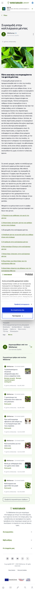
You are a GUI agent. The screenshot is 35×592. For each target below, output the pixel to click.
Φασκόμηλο (14, 331)
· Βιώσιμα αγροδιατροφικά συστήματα (12, 380)
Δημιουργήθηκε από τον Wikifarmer (18, 346)
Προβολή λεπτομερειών (22, 304)
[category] (11, 587)
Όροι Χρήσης (11, 570)
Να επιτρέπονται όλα (17, 310)
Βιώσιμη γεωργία (9, 378)
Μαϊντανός (22, 329)
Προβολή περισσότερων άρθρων (16, 499)
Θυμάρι (5, 329)
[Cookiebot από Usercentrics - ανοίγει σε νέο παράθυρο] (25, 275)
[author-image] (5, 347)
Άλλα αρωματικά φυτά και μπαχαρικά (16, 325)
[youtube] (17, 558)
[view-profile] (31, 347)
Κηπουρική (7, 404)
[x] (27, 558)
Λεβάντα (13, 329)
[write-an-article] (18, 587)
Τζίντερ (5, 331)
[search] (25, 587)
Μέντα (10, 334)
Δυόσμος (27, 327)
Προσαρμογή (16, 316)
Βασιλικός (6, 327)
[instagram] (22, 558)
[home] (3, 587)
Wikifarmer (11, 33)
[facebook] (12, 558)
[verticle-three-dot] (33, 34)
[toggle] (2, 3)
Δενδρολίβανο (17, 327)
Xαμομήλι (6, 323)
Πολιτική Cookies (22, 570)
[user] (32, 587)
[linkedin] (7, 558)
